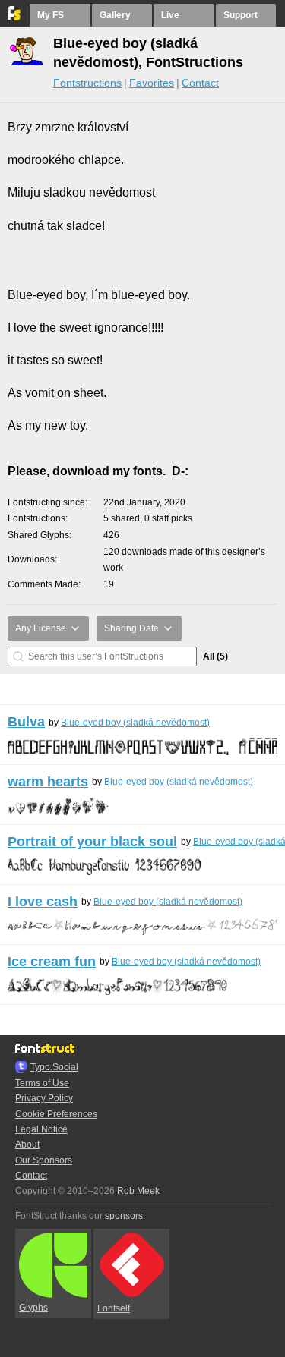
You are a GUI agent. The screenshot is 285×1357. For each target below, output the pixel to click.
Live (170, 15)
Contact (200, 83)
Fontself (113, 1308)
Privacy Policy (44, 1098)
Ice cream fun (52, 961)
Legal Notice (41, 1129)
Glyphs (33, 1307)
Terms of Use (42, 1083)
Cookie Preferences (56, 1114)
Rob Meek (138, 1190)
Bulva (26, 721)
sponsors (124, 1216)
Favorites (151, 83)
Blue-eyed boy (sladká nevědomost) (135, 722)
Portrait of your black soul (92, 841)
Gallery (115, 15)
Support (240, 15)
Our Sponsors (43, 1160)
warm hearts (48, 781)
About (27, 1144)
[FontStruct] (15, 17)
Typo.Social (54, 1067)
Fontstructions (87, 83)
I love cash (43, 901)
